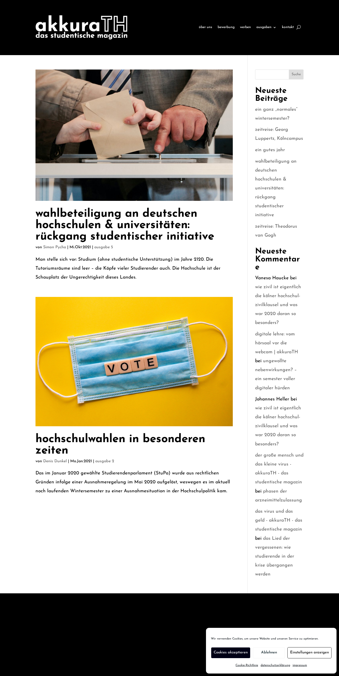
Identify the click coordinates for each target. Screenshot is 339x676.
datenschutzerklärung (275, 665)
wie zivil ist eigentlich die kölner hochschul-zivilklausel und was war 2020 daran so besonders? (278, 305)
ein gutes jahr (270, 150)
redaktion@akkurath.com (250, 626)
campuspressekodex (111, 629)
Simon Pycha (54, 247)
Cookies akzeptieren (231, 652)
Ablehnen (269, 652)
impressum (300, 665)
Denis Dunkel (55, 461)
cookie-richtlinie (50, 643)
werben (245, 27)
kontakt (288, 27)
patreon (99, 657)
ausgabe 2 (104, 461)
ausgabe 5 (103, 247)
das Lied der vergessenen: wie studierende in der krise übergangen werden (274, 556)
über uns (205, 27)
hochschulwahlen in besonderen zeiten (120, 445)
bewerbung (226, 27)
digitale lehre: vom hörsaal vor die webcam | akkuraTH (276, 343)
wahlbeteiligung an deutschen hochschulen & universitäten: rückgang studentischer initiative (124, 225)
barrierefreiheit (50, 657)
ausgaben (263, 27)
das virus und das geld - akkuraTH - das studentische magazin (278, 520)
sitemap (99, 615)
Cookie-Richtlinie (247, 665)
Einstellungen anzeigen (309, 652)
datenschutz (47, 629)
